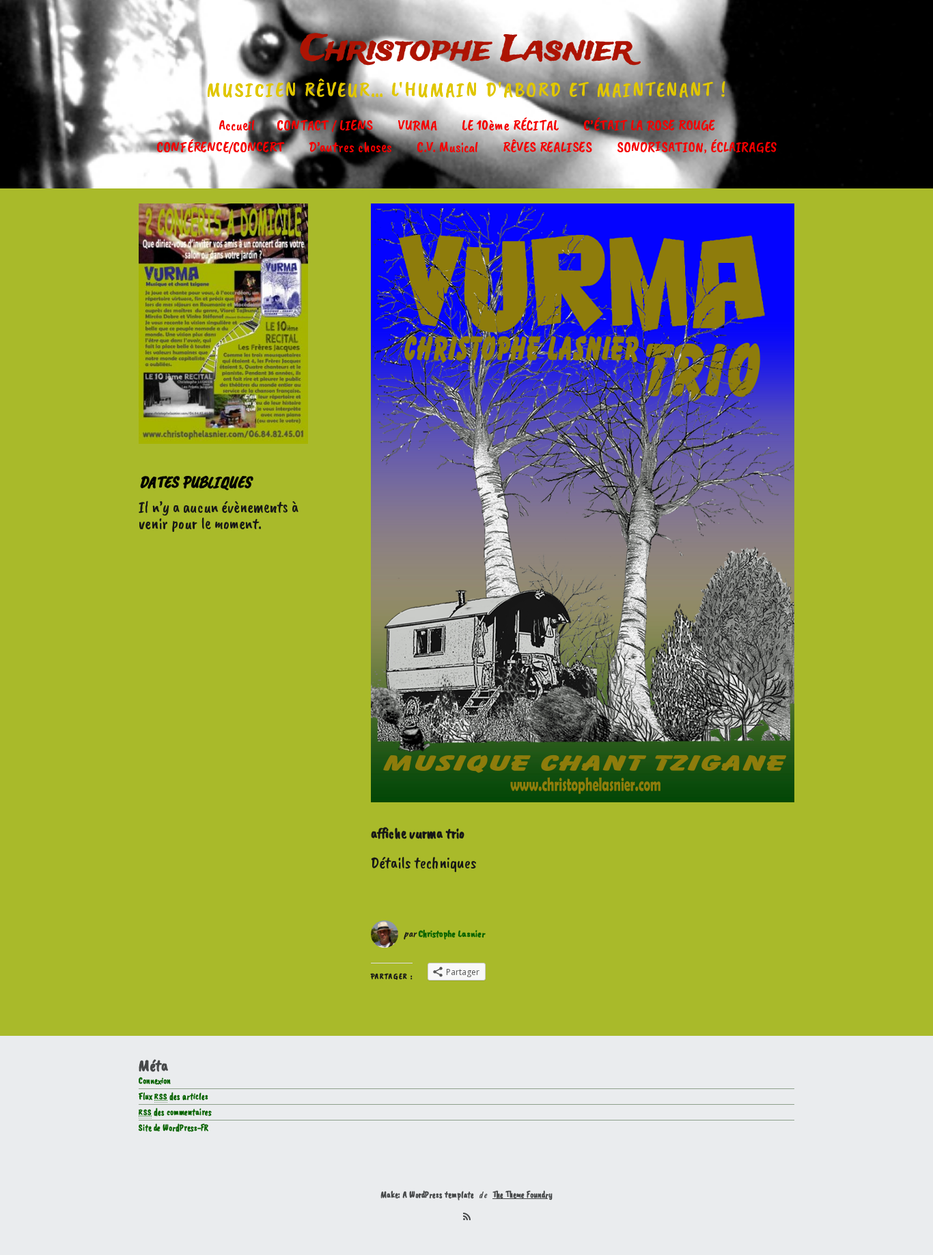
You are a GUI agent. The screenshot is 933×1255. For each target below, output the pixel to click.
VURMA (417, 124)
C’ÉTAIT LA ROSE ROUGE (649, 124)
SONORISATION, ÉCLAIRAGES (697, 146)
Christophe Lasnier (466, 50)
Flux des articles (173, 1096)
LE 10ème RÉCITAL (510, 124)
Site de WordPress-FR (173, 1128)
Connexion (155, 1080)
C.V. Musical (447, 146)
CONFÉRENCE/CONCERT (220, 146)
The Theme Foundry (522, 1194)
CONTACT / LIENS (325, 124)
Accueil (237, 124)
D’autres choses (350, 146)
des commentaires (175, 1112)
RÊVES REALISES (547, 146)
